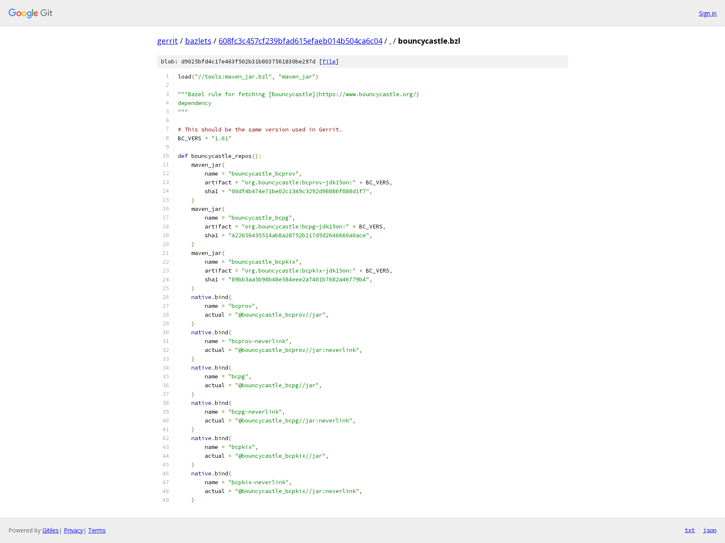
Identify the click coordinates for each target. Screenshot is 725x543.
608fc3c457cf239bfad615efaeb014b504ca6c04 (300, 41)
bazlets (198, 41)
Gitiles (50, 530)
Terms (97, 530)
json (710, 530)
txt (690, 530)
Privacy (73, 530)
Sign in (708, 13)
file (329, 61)
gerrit (167, 41)
